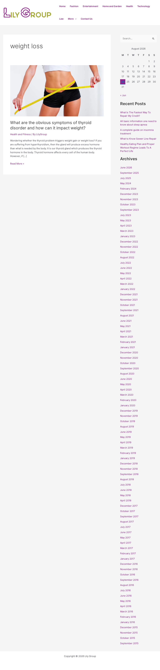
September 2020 (129, 368)
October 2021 (127, 305)
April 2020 (126, 389)
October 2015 (127, 637)
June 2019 (126, 431)
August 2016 (127, 585)
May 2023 (125, 220)
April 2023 (126, 225)
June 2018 (126, 489)
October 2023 (127, 204)
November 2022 (129, 246)
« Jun (123, 95)
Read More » (17, 163)
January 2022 (127, 289)
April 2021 (125, 331)
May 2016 (125, 601)
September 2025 (129, 172)
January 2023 (127, 236)
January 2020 (127, 405)
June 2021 (126, 320)
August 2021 (127, 315)
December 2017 (129, 505)
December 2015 (129, 627)
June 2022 (126, 267)
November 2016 (129, 569)
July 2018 (125, 484)
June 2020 (126, 378)
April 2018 (125, 500)
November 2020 (129, 357)
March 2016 (126, 611)
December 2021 (129, 294)
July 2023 (125, 215)
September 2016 (129, 579)
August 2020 (127, 373)
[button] (75, 19)
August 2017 (127, 521)
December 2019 (129, 410)
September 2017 (129, 516)
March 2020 (126, 394)
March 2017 (126, 548)
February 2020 (128, 400)
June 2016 (126, 595)
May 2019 (125, 437)
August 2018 (127, 479)
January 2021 (127, 347)
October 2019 (127, 421)
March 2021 (126, 336)
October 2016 (127, 574)
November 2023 (129, 199)
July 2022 (125, 262)
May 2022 (125, 273)
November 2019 (129, 415)
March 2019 (126, 447)
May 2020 (125, 384)
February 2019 (128, 453)
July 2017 (125, 526)
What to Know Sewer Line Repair (138, 138)
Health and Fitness (20, 134)
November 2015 (129, 632)
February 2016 (128, 616)
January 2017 (127, 558)
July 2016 (125, 590)
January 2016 (127, 622)
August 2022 (127, 257)
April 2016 (125, 606)
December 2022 (129, 241)
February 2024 (128, 188)
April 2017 (125, 542)
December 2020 (129, 352)
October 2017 (127, 511)
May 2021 (125, 326)
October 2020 (127, 363)
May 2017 (125, 537)
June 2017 (126, 532)
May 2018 (125, 495)
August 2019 (127, 426)
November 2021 (129, 299)
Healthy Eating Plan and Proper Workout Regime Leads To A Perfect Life (137, 148)
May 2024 (125, 183)
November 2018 (129, 468)
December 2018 (129, 463)
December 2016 (129, 563)
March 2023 (126, 230)
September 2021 (129, 310)
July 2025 (125, 178)
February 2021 (128, 341)
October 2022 (127, 252)
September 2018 (129, 474)
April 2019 (125, 442)
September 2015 (129, 643)
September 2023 (129, 209)
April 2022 (126, 278)
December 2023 (129, 193)
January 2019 (127, 458)
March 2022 (126, 283)
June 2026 (126, 167)
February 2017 (128, 553)
